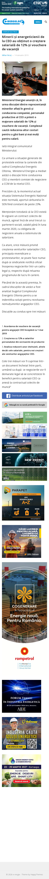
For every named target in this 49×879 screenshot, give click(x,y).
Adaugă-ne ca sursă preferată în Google (27, 405)
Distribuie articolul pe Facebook (27, 395)
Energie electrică (10, 32)
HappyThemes (37, 874)
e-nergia (16, 874)
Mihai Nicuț (6, 55)
